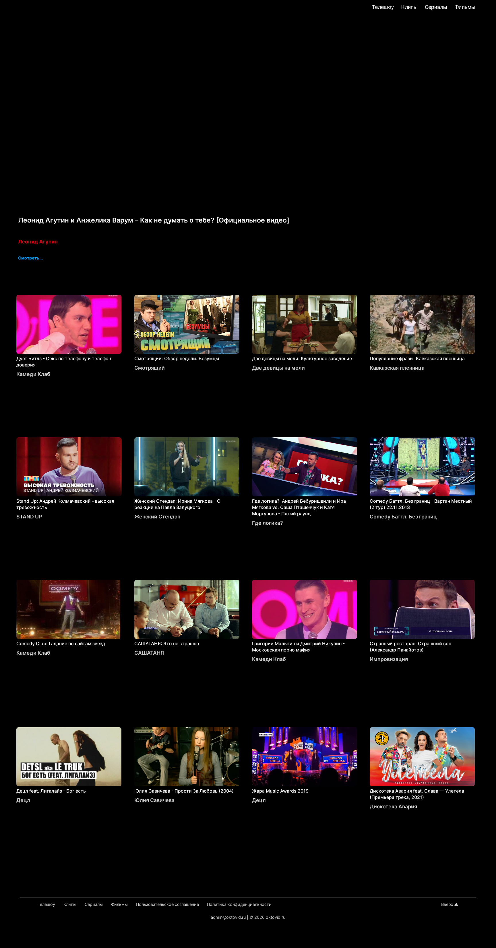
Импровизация (389, 659)
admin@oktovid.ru (228, 917)
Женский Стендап (157, 517)
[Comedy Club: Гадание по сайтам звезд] (68, 609)
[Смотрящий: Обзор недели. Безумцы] (186, 324)
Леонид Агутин (38, 242)
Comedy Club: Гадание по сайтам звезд (60, 643)
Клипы (409, 7)
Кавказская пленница (397, 368)
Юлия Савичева (154, 800)
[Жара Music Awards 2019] (304, 756)
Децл (23, 800)
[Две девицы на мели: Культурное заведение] (304, 324)
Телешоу (383, 7)
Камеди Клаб (33, 374)
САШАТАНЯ (149, 653)
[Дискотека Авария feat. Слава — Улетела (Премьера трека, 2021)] (422, 756)
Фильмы (464, 7)
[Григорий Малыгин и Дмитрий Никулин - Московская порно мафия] (304, 609)
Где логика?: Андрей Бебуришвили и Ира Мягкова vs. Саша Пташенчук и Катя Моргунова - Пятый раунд (299, 507)
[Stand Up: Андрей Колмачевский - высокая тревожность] (68, 466)
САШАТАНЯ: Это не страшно (166, 643)
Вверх (447, 904)
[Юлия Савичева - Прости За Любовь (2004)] (186, 756)
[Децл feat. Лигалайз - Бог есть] (68, 756)
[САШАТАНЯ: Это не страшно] (186, 609)
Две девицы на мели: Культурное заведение (302, 358)
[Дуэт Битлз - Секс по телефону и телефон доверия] (68, 324)
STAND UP (29, 517)
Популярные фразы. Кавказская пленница (417, 358)
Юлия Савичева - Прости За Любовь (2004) (184, 791)
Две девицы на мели (278, 368)
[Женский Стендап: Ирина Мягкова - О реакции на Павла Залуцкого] (186, 466)
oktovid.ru (275, 917)
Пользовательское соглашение (167, 904)
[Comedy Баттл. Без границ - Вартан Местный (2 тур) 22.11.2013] (422, 466)
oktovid (34, 8)
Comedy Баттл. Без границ (403, 517)
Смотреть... (30, 258)
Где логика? (267, 523)
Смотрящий (149, 368)
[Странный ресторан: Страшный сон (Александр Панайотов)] (422, 609)
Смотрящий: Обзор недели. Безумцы (176, 358)
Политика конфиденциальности (239, 904)
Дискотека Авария (393, 806)
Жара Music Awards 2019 (280, 791)
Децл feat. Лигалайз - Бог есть (51, 791)
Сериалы (436, 7)
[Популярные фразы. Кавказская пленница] (422, 324)
